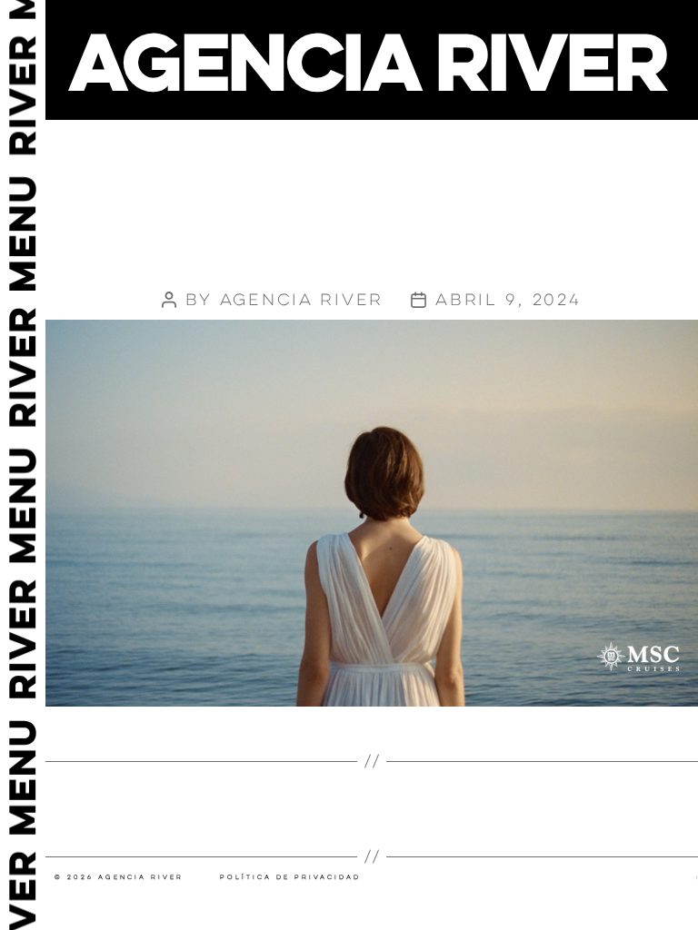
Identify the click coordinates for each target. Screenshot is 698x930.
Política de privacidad (290, 877)
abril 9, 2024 (508, 300)
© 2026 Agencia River (119, 877)
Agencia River (302, 300)
